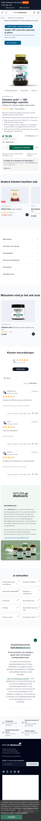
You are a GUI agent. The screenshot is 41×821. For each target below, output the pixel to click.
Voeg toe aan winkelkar (22, 148)
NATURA (20, 12)
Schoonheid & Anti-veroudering (8, 583)
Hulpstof (33, 90)
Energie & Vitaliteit (29, 582)
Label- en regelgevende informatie (18, 679)
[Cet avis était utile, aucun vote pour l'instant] (32, 413)
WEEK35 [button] (25, 2)
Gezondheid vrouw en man (30, 609)
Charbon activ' (17, 327)
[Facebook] (3, 771)
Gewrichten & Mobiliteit (10, 591)
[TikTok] (11, 771)
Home (3, 18)
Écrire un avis (20, 369)
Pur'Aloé (33, 206)
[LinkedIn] (18, 771)
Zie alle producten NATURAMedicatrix (17, 538)
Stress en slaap (7, 617)
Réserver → (7, 168)
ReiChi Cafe (11, 209)
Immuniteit (6, 601)
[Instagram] (7, 771)
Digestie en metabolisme (16, 18)
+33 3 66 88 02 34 (31, 163)
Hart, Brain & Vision (29, 617)
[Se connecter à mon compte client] (34, 12)
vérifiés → (22, 109)
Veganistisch (24, 90)
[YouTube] (14, 771)
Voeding (5, 608)
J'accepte (11, 817)
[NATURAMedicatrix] (20, 495)
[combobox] (30, 383)
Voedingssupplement (11, 90)
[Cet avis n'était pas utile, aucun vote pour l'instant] (36, 413)
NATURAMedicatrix (7, 96)
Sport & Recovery (28, 601)
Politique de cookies (7, 813)
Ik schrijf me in (32, 764)
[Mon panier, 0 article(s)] (38, 12)
